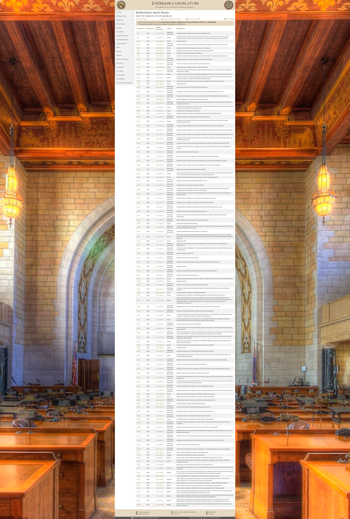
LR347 (138, 483)
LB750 (138, 315)
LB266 (138, 111)
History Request (121, 43)
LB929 (138, 407)
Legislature (119, 20)
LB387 (138, 147)
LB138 (138, 56)
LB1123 (139, 436)
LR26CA (139, 449)
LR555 (138, 505)
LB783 (138, 345)
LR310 (138, 468)
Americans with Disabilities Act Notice (184, 512)
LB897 (138, 394)
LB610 (138, 236)
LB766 (138, 333)
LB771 (138, 341)
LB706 (138, 244)
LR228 (138, 457)
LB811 (138, 351)
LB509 (138, 177)
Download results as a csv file (171, 19)
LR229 (138, 461)
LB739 (138, 285)
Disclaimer (210, 514)
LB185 (138, 77)
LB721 (138, 249)
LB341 (138, 125)
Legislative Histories (122, 39)
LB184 (138, 74)
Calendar (119, 28)
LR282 (138, 464)
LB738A (139, 281)
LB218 (138, 99)
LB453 (138, 165)
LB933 (138, 411)
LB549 (138, 194)
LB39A (138, 41)
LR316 (138, 472)
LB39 (138, 37)
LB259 (138, 107)
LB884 (138, 386)
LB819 (138, 364)
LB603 (138, 223)
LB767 (138, 337)
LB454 (138, 169)
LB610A (139, 241)
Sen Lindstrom (160, 33)
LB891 (138, 390)
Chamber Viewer (121, 16)
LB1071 (139, 431)
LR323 (138, 476)
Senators (119, 55)
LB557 (138, 202)
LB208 (138, 96)
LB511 (138, 185)
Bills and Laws (120, 24)
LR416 (138, 500)
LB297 (138, 113)
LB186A (139, 84)
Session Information (122, 59)
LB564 (138, 207)
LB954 (138, 416)
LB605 (138, 231)
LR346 (138, 479)
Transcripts (119, 63)
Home (119, 12)
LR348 (138, 485)
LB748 (138, 306)
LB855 (138, 382)
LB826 (138, 373)
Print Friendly (229, 19)
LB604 (138, 227)
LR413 (138, 496)
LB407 (138, 156)
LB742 (138, 295)
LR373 (138, 491)
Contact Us (175, 514)
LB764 (138, 324)
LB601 (138, 215)
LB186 (138, 81)
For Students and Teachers (124, 83)
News (118, 47)
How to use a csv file (193, 19)
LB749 (138, 311)
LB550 (138, 198)
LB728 (138, 253)
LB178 (138, 71)
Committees (120, 32)
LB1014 (139, 419)
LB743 (138, 300)
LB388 (138, 152)
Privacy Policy (211, 512)
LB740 (138, 289)
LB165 (138, 59)
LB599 (138, 211)
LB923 (138, 403)
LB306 (138, 121)
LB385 (138, 139)
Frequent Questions (143, 512)
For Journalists (120, 75)
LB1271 (139, 444)
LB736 (138, 271)
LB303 (138, 117)
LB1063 (139, 427)
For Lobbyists (120, 79)
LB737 (138, 275)
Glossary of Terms (142, 514)
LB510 (138, 180)
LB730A (139, 266)
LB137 (138, 53)
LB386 (138, 143)
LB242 (138, 103)
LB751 (138, 319)
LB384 (138, 134)
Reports (118, 51)
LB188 (138, 91)
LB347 (138, 130)
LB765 (138, 328)
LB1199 (139, 440)
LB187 (138, 87)
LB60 (138, 44)
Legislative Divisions (122, 36)
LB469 (138, 174)
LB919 (138, 400)
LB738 (138, 278)
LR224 (138, 455)
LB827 (138, 377)
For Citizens (119, 71)
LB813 (138, 360)
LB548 (138, 189)
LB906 (138, 396)
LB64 (138, 50)
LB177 (138, 67)
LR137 (138, 452)
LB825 (138, 368)
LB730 (138, 262)
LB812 (138, 355)
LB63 (138, 48)
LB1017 (139, 423)
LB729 (138, 257)
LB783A (139, 347)
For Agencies (120, 67)
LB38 (138, 33)
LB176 (138, 63)
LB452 (138, 160)
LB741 (138, 292)
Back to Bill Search (141, 19)
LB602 (138, 220)
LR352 (138, 488)
